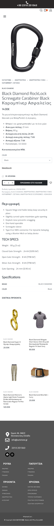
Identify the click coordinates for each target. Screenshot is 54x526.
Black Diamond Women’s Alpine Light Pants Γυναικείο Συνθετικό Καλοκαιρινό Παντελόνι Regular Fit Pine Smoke (14, 399)
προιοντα (9, 482)
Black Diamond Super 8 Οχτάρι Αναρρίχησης (12, 343)
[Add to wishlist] (50, 182)
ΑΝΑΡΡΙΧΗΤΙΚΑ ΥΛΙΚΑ (37, 80)
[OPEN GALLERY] (27, 48)
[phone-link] (27, 2)
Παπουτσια (35, 463)
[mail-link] (7, 440)
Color (4, 155)
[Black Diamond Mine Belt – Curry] (40, 372)
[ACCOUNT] (50, 10)
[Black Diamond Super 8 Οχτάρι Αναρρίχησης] (14, 320)
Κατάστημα (6, 80)
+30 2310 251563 (27, 5)
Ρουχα (7, 463)
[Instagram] (12, 454)
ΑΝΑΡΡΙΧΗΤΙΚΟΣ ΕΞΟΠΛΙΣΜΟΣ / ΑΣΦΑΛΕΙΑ (36, 194)
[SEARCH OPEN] (41, 10)
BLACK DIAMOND (17, 192)
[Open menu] (4, 16)
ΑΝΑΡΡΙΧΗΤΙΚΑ (20, 80)
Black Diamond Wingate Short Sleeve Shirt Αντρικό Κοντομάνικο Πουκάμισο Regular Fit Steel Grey (39, 343)
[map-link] (7, 434)
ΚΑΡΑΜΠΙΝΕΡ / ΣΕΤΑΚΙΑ (11, 83)
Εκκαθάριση (7, 168)
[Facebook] (7, 454)
